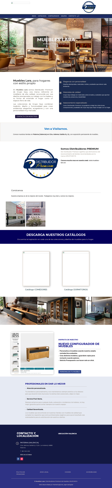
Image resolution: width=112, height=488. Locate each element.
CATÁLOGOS (42, 16)
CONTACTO (72, 16)
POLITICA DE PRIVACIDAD (20, 473)
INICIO (34, 16)
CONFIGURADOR (53, 16)
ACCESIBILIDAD (91, 472)
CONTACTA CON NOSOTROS (27, 116)
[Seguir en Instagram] (21, 458)
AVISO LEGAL (44, 472)
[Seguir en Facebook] (18, 458)
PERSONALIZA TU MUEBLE (70, 372)
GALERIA (64, 16)
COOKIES (68, 472)
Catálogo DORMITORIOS (76, 289)
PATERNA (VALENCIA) (29, 443)
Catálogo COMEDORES (36, 289)
